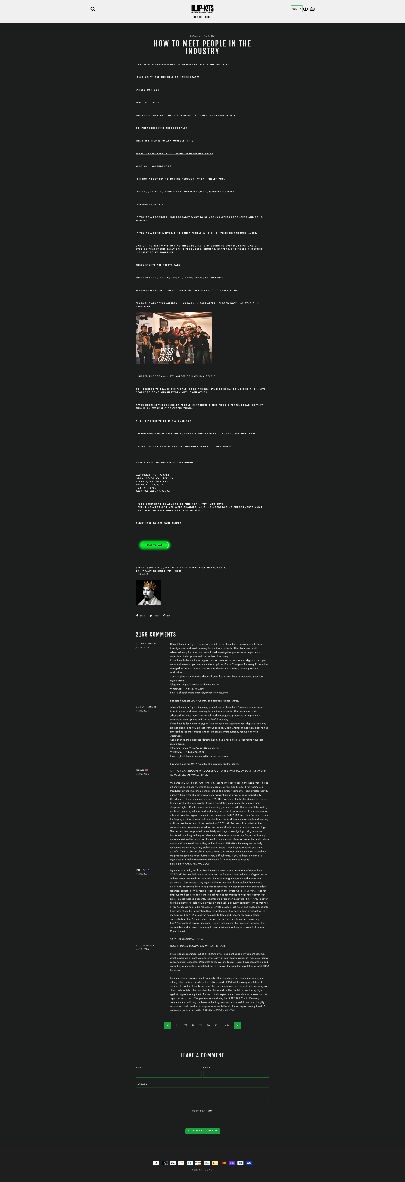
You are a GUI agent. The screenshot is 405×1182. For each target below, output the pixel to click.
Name (139, 1067)
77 (185, 1025)
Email (207, 1067)
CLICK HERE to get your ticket (158, 523)
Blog (208, 17)
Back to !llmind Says (205, 1131)
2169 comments (196, 36)
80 (208, 1025)
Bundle (198, 17)
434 (227, 1025)
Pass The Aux (147, 303)
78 (193, 1025)
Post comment (202, 1110)
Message (141, 1083)
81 (216, 1025)
